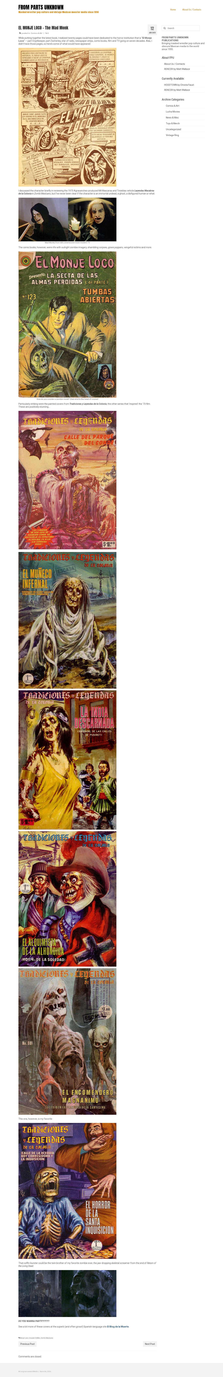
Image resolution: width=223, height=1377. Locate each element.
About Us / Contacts (174, 64)
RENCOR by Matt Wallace (177, 69)
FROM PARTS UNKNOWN (41, 7)
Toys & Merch (173, 123)
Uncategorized (173, 129)
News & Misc (172, 117)
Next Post (150, 1344)
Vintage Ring (172, 135)
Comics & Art (36, 33)
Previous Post (27, 1344)
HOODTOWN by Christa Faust (179, 85)
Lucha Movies (173, 111)
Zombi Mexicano (47, 1338)
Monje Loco (24, 1338)
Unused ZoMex (34, 1338)
